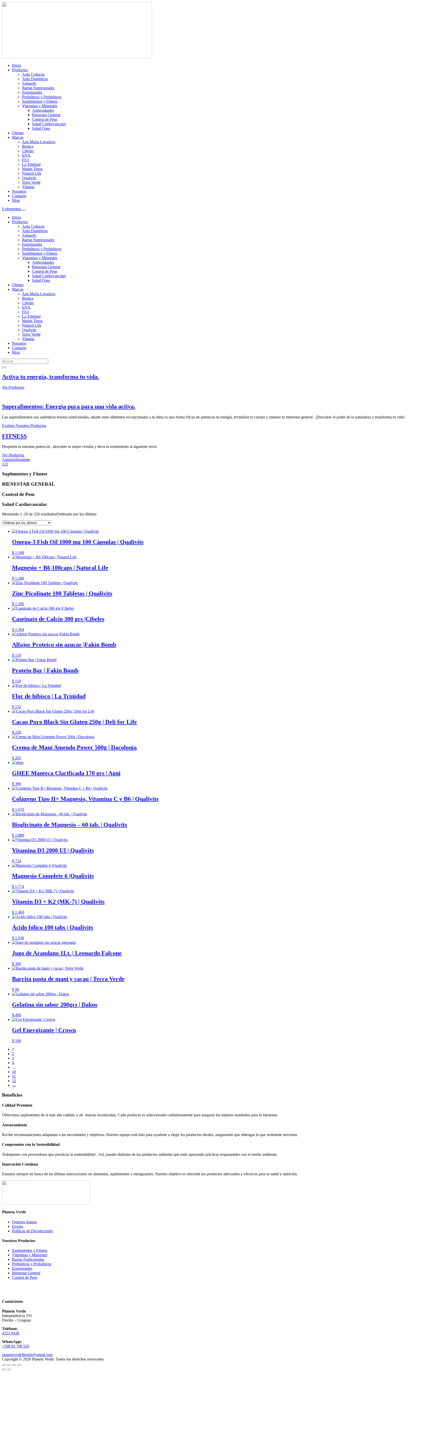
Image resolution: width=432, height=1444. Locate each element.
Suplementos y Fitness (39, 101)
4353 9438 (10, 1333)
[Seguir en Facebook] (6, 1288)
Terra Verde (31, 182)
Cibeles (28, 151)
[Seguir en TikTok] (16, 1288)
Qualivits (29, 178)
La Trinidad (31, 164)
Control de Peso (44, 119)
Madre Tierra (32, 169)
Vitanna (28, 187)
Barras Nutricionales (38, 88)
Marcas (18, 137)
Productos (20, 70)
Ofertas (18, 133)
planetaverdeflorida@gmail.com (27, 1355)
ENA (26, 155)
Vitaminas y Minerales (39, 106)
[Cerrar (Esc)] (19, 1365)
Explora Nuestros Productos (24, 425)
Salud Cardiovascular (49, 124)
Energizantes (32, 92)
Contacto (19, 196)
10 (14, 1072)
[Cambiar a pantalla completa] (9, 1365)
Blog (16, 200)
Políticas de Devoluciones (32, 1231)
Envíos (17, 1226)
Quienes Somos (24, 1222)
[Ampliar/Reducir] (4, 1365)
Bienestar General (46, 115)
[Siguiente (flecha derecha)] (9, 1369)
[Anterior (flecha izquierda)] (4, 1369)
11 (14, 1076)
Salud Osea (41, 128)
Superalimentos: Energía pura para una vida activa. (68, 406)
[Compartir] (14, 1365)
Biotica (27, 146)
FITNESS (14, 436)
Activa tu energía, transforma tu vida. (50, 376)
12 (14, 1081)
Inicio (16, 65)
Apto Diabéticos (35, 79)
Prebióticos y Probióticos (41, 97)
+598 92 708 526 (15, 1346)
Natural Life (31, 173)
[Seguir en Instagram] (26, 1288)
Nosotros (19, 191)
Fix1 (25, 160)
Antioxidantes (43, 110)
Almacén (29, 83)
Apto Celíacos (33, 74)
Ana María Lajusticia (38, 142)
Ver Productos (13, 387)
